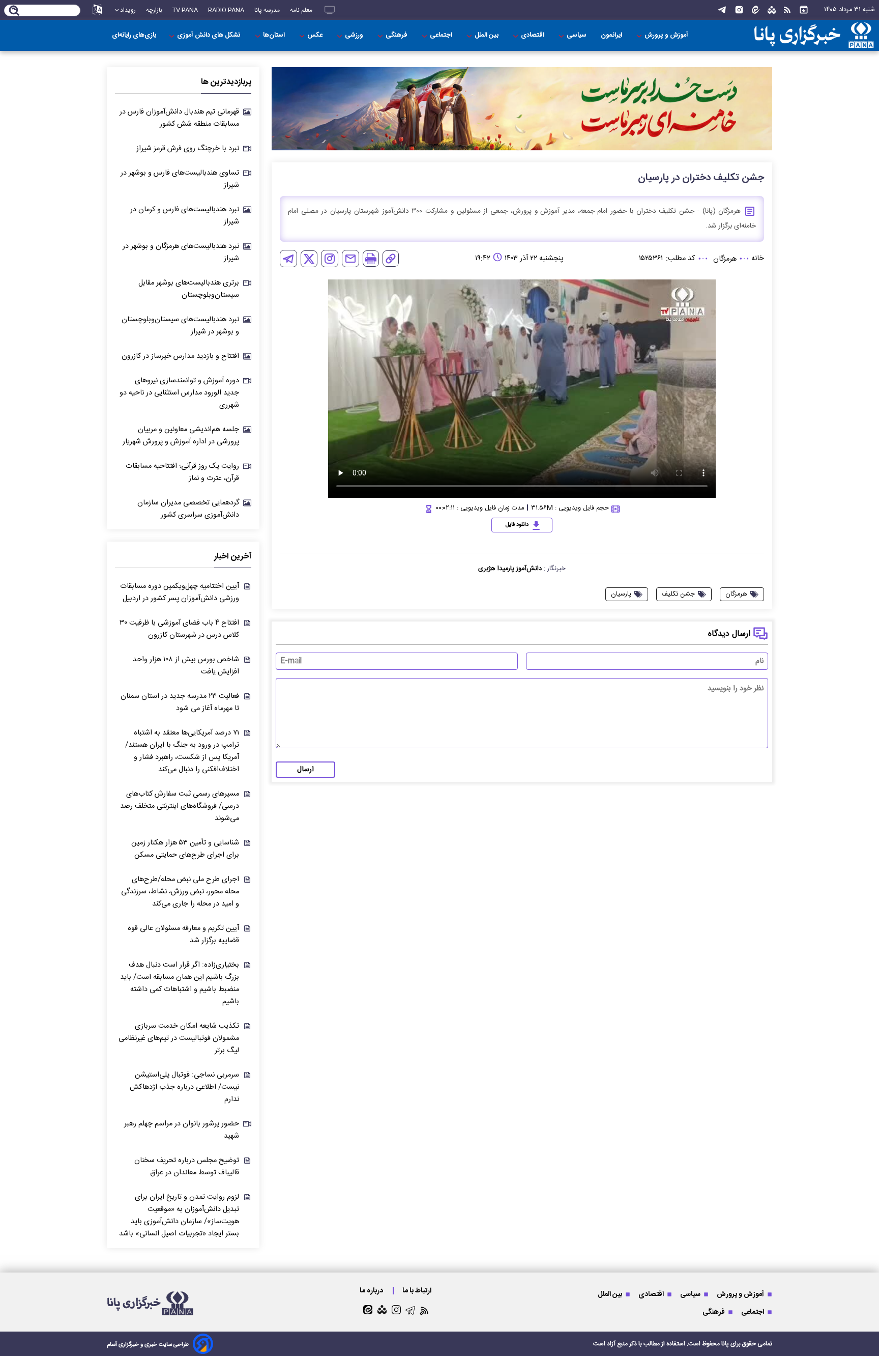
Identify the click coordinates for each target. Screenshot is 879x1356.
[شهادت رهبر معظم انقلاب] (522, 108)
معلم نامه (301, 10)
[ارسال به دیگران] (350, 258)
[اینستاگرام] (739, 10)
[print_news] (371, 258)
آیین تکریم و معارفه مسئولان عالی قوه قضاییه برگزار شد (183, 934)
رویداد (128, 10)
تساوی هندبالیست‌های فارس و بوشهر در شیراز (180, 179)
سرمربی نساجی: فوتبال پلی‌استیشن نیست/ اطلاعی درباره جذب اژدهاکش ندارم (184, 1087)
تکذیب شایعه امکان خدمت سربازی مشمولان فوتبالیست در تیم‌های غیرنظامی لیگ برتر (179, 1038)
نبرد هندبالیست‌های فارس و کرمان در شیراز (184, 216)
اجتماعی (442, 35)
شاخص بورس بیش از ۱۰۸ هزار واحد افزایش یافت (186, 666)
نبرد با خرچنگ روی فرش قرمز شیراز (187, 149)
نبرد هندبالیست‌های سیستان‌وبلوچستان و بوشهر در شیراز (180, 326)
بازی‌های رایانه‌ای (134, 35)
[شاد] (772, 10)
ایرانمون (612, 35)
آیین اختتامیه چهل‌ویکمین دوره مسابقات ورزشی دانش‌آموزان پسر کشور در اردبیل (179, 592)
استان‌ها (274, 35)
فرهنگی (397, 35)
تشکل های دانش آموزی (209, 35)
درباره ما (372, 1290)
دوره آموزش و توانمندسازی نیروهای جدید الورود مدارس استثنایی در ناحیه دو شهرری (179, 393)
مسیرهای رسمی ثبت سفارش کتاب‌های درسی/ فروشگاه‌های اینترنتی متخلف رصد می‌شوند (179, 806)
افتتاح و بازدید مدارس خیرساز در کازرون (180, 356)
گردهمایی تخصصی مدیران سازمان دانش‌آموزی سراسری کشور (188, 509)
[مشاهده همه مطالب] (804, 10)
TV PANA (185, 10)
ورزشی (355, 35)
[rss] (787, 10)
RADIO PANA (226, 10)
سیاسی (577, 35)
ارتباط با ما (417, 1290)
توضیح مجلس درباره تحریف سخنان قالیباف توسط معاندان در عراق (186, 1166)
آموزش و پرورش (667, 35)
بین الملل (487, 35)
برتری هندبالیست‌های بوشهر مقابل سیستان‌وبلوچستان (188, 289)
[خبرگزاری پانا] (814, 35)
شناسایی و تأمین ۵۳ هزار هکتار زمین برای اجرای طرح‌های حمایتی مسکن (185, 849)
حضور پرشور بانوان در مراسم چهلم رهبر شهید (181, 1130)
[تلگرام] (721, 10)
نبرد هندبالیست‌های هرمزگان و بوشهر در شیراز (181, 252)
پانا (725, 1344)
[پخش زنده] (330, 10)
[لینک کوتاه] (391, 258)
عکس (315, 35)
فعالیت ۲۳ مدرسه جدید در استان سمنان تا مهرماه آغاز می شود (180, 702)
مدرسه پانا (267, 10)
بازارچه (154, 10)
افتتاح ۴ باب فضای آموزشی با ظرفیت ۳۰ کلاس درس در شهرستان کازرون (179, 629)
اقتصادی (533, 35)
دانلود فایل (517, 524)
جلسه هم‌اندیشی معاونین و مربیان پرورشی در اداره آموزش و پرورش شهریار (181, 435)
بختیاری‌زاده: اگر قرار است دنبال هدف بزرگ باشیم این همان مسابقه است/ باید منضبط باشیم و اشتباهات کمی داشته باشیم (179, 983)
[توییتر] (309, 258)
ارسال (305, 770)
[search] (14, 11)
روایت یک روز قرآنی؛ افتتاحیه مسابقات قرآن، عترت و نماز (182, 472)
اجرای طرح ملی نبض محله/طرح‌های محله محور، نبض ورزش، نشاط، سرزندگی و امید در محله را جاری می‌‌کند (180, 891)
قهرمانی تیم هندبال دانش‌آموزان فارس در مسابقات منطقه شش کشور (179, 118)
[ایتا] (755, 10)
